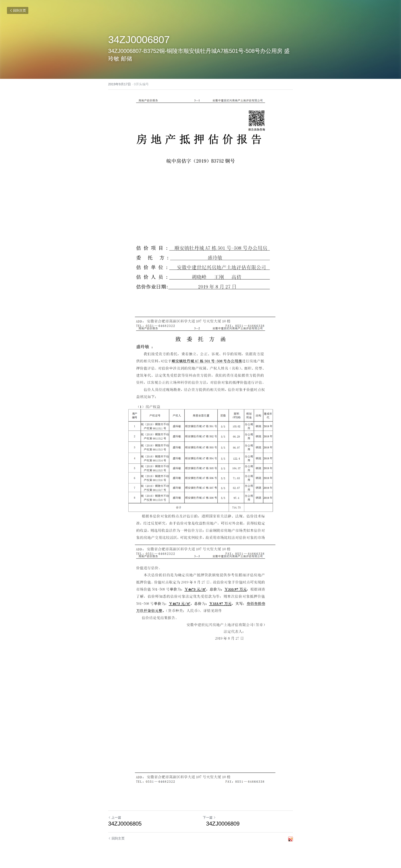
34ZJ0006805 (125, 823)
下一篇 (208, 817)
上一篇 (116, 817)
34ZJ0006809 (221, 823)
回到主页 (19, 10)
